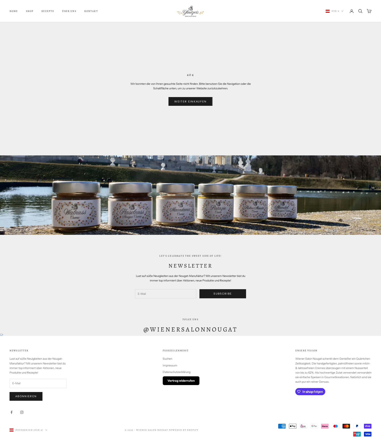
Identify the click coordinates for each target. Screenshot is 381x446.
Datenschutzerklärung (176, 372)
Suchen (167, 358)
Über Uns (69, 11)
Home (14, 11)
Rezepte (47, 11)
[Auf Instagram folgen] (22, 412)
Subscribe (223, 293)
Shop (30, 11)
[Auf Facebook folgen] (11, 412)
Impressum (170, 365)
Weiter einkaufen (190, 101)
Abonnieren (26, 396)
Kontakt (91, 11)
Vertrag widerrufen (181, 380)
